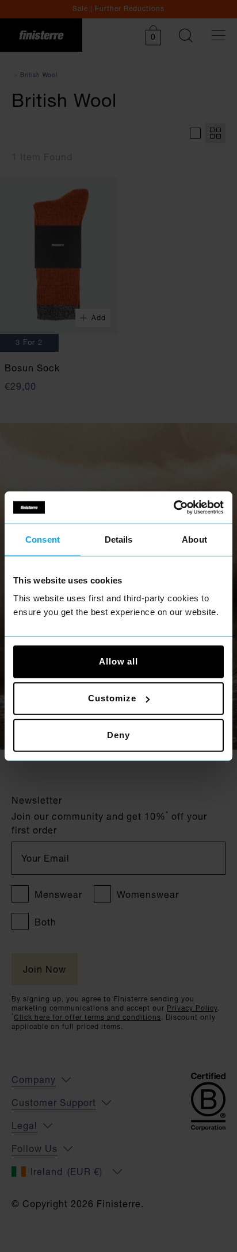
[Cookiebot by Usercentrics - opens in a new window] (173, 507)
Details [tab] (119, 539)
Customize (112, 698)
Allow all (118, 661)
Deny (118, 735)
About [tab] (194, 539)
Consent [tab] (42, 539)
